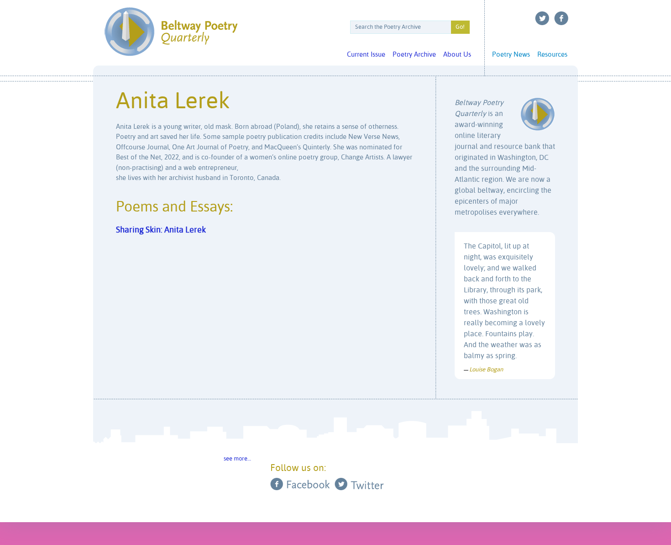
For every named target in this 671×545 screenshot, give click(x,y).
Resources (552, 54)
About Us (457, 54)
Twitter (542, 18)
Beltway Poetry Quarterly (171, 31)
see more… (237, 459)
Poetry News (511, 54)
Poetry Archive (414, 54)
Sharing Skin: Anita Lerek (161, 230)
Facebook (561, 18)
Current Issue (366, 54)
